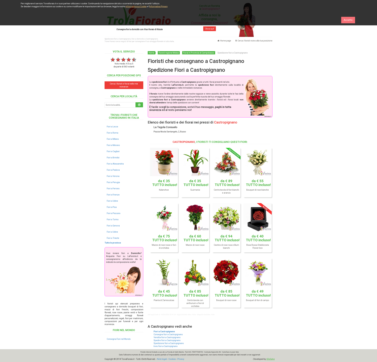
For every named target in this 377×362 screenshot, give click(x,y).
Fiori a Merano (113, 145)
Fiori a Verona (113, 176)
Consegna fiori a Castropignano (168, 334)
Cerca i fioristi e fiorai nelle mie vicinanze (124, 85)
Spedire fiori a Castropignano (167, 340)
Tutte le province (113, 243)
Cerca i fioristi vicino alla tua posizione (254, 41)
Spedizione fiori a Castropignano (169, 343)
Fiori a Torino (113, 219)
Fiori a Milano (113, 139)
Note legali (162, 359)
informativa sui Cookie (136, 6)
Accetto (348, 19)
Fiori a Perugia (113, 182)
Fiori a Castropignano (164, 331)
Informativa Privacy (158, 6)
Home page (225, 41)
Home (151, 53)
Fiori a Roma (112, 133)
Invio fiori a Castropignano (166, 346)
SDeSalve (270, 359)
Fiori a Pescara (113, 213)
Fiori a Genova (113, 225)
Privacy (180, 359)
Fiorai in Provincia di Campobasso (198, 53)
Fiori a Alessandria (115, 164)
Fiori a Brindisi (113, 157)
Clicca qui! (209, 29)
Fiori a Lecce (112, 126)
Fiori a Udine (112, 201)
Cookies (172, 359)
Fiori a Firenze (113, 195)
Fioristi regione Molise (169, 53)
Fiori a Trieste (113, 238)
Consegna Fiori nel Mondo (119, 339)
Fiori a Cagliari (113, 151)
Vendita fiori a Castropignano (167, 337)
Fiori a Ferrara (113, 188)
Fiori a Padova (113, 170)
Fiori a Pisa (112, 207)
